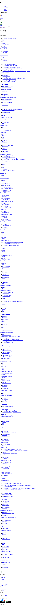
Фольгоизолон (4, 101)
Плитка (10, 161)
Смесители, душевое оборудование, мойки (25, 485)
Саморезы (3, 139)
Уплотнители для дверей (5, 176)
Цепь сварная (4, 152)
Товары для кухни (14, 411)
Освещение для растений (5, 279)
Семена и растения (4, 463)
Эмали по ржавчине (5, 326)
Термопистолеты (4, 386)
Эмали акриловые (4, 323)
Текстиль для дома (7, 436)
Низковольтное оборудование (19, 242)
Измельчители (4, 398)
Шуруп (3, 141)
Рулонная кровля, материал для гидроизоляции (8, 106)
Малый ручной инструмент (6, 456)
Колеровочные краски (5, 294)
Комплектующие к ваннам (5, 535)
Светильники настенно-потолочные (7, 276)
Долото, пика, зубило (5, 365)
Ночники (3, 273)
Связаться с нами (4, 47)
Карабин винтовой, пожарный (6, 144)
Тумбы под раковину (5, 540)
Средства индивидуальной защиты (7, 346)
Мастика (3, 311)
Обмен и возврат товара (5, 44)
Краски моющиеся (4, 318)
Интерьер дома (13, 157)
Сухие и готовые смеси (16, 74)
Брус (2, 111)
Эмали (9, 296)
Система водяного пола (5, 505)
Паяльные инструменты (5, 381)
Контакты (5, 9)
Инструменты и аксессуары (6, 500)
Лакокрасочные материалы (18, 68)
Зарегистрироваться (5, 50)
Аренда (3, 58)
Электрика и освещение (16, 67)
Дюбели (3, 138)
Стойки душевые (4, 522)
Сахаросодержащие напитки (6, 234)
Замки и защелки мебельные (6, 195)
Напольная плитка (4, 224)
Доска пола (3, 115)
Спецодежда (6, 343)
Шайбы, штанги (4, 140)
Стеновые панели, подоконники (20, 159)
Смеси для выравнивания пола (6, 89)
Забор (3, 126)
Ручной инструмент (15, 338)
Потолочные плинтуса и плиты (8, 214)
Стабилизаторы (4, 257)
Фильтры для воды (4, 508)
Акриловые (3, 304)
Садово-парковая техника (17, 341)
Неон (2, 288)
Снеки (3, 232)
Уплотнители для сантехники (6, 507)
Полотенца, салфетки (5, 439)
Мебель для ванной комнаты (19, 487)
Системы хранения (4, 435)
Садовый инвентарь (15, 448)
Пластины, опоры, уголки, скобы (6, 147)
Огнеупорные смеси (5, 84)
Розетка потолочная (5, 219)
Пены (3, 291)
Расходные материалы (16, 339)
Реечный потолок (4, 218)
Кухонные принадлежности (6, 428)
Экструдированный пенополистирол (7, 102)
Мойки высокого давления (6, 380)
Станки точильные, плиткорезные (7, 376)
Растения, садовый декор (17, 449)
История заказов (4, 52)
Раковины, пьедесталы (5, 528)
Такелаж (5, 142)
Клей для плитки (4, 88)
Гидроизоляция (4, 85)
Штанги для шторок (5, 548)
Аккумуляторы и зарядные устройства (7, 373)
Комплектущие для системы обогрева (7, 554)
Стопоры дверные (4, 189)
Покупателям (4, 5)
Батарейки (3, 256)
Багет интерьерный (4, 216)
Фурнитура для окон (5, 199)
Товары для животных (5, 409)
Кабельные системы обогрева (6, 553)
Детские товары (4, 414)
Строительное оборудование (8, 390)
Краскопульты (4, 377)
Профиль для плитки (5, 228)
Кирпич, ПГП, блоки (15, 80)
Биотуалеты (3, 451)
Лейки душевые (4, 521)
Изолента (3, 248)
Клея (8, 293)
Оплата (3, 42)
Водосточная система (5, 105)
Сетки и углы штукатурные (6, 95)
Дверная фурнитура (7, 183)
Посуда (3, 427)
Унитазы (3, 529)
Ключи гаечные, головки (5, 357)
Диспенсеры (4, 543)
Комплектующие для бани (5, 569)
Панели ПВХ (4, 202)
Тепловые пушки (4, 556)
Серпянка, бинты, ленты (5, 94)
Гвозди (3, 137)
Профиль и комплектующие (6, 76)
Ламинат (3, 165)
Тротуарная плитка (4, 227)
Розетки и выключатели (16, 243)
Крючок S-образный (5, 146)
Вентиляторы (4, 564)
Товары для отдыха (14, 453)
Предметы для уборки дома (18, 410)
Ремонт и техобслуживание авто (6, 405)
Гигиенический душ (5, 519)
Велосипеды (4, 478)
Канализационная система (17, 483)
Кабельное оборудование (17, 241)
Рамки (3, 264)
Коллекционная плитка (5, 223)
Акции (3, 40)
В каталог (1, 25)
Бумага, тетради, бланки (5, 445)
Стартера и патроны (5, 282)
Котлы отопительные (5, 511)
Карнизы (3, 179)
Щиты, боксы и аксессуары (6, 259)
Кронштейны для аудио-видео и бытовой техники (9, 432)
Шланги (3, 474)
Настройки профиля (5, 51)
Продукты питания (14, 66)
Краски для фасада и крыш (6, 314)
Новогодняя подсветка (16, 245)
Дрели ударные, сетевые (5, 375)
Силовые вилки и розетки (5, 267)
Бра (2, 271)
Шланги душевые (4, 523)
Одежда (3, 345)
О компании (6, 55)
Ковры (3, 167)
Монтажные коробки (5, 268)
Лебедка (3, 393)
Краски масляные (4, 317)
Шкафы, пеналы (4, 538)
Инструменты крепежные (5, 353)
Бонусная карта (6, 7)
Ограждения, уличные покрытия (6, 469)
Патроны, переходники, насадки (6, 367)
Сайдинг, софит (4, 119)
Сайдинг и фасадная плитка (8, 117)
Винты (3, 135)
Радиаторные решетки (5, 515)
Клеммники (3, 251)
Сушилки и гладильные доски (6, 434)
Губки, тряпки (4, 422)
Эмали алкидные (4, 324)
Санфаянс (10, 486)
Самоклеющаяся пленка (5, 212)
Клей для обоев (4, 211)
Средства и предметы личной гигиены (7, 418)
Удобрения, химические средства (6, 464)
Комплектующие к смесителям (6, 520)
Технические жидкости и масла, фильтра (7, 406)
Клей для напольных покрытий (6, 171)
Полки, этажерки (4, 433)
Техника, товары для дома (17, 412)
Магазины (5, 10)
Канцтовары (6, 442)
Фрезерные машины (5, 388)
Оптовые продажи (4, 595)
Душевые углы (4, 534)
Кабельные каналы (4, 252)
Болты (3, 134)
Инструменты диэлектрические (6, 350)
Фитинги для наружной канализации (7, 496)
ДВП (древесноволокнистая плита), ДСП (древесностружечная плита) (12, 109)
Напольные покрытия (16, 155)
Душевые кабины (4, 532)
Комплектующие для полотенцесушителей (8, 513)
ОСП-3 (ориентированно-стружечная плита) (8, 110)
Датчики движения (4, 272)
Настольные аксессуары (5, 546)
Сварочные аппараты (5, 385)
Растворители (4, 298)
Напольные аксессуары (5, 545)
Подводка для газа (4, 502)
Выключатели (4, 263)
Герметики (11, 292)
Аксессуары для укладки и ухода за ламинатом (8, 170)
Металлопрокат (13, 81)
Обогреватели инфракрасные (6, 557)
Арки (3, 174)
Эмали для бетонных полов (6, 325)
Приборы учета (4, 503)
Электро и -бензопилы (5, 400)
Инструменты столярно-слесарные (7, 355)
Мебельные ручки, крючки (6, 198)
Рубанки (3, 384)
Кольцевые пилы (4, 366)
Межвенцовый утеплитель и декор (7, 99)
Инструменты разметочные (6, 354)
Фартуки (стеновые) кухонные (6, 207)
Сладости (10, 231)
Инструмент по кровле (5, 349)
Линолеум (3, 164)
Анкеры (3, 133)
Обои (5, 209)
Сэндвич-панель (4, 205)
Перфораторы (4, 382)
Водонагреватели (4, 512)
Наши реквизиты (6, 8)
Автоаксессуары (4, 404)
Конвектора (3, 555)
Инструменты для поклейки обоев (7, 210)
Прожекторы (4, 274)
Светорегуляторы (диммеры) (6, 266)
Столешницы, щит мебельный (6, 114)
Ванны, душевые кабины (7, 530)
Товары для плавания (5, 479)
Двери (9, 156)
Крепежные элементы (5, 136)
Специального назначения (5, 305)
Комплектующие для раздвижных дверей (8, 188)
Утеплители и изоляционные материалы (23, 77)
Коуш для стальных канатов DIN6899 (7, 145)
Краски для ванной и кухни (6, 316)
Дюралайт (3, 287)
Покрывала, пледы (4, 438)
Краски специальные (5, 319)
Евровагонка (4, 113)
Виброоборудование (5, 392)
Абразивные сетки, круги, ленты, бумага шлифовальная (10, 362)
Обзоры (3, 57)
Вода (2, 233)
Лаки (2, 299)
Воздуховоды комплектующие (6, 562)
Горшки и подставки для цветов (6, 462)
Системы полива (6, 471)
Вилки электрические (5, 262)
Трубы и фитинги (4, 506)
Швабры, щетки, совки (5, 423)
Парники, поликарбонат (5, 468)
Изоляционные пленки (5, 98)
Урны (3, 424)
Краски (10, 295)
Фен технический (4, 387)
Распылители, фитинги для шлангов (7, 473)
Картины (3, 180)
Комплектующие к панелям (6, 204)
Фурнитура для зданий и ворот (6, 190)
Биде (2, 526)
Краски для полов (4, 315)
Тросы (3, 150)
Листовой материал (5, 75)
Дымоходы (3, 568)
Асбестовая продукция (5, 567)
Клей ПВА (3, 309)
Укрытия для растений (5, 467)
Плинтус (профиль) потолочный (6, 220)
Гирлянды (3, 286)
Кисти (3, 334)
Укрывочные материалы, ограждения (22, 450)
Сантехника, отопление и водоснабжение (24, 71)
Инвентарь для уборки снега (6, 458)
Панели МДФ (4, 203)
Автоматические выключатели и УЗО (7, 255)
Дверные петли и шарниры (6, 185)
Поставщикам (4, 59)
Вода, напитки (4, 237)
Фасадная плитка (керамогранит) (6, 225)
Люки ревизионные (5, 226)
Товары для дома (13, 69)
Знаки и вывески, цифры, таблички (7, 187)
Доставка (3, 43)
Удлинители (3, 250)
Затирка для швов (4, 91)
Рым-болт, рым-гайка (5, 151)
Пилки (3, 368)
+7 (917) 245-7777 (2, 27)
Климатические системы (17, 489)
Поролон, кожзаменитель (5, 440)
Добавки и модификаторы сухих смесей (7, 86)
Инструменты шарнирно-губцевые (7, 356)
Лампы (10, 244)
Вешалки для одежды (5, 431)
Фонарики (3, 278)
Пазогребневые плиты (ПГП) (6, 122)
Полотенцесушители (5, 514)
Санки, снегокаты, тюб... (5, 480)
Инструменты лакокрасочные (19, 301)
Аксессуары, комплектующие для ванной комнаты (28, 488)
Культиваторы (4, 397)
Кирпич (3, 123)
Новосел (3, 590)
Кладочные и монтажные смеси (6, 87)
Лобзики (3, 378)
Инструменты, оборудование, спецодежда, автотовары (12, 336)
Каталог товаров (6, 63)
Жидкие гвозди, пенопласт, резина (7, 310)
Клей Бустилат (4, 308)
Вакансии (3, 577)
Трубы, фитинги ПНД (5, 475)
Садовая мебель (4, 452)
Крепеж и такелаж (14, 65)
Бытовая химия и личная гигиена (9, 416)
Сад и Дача (11, 70)
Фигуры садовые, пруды (5, 461)
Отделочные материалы (7, 154)
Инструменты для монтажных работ (7, 351)
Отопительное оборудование (19, 484)
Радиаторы (3, 516)
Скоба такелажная (4, 149)
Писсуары (3, 527)
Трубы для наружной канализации (7, 494)
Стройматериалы (13, 64)
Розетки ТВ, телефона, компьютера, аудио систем (9, 265)
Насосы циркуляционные (5, 501)
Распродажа (3, 11)
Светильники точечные (5, 277)
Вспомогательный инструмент (6, 335)
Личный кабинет (13, 38)
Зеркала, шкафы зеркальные (6, 539)
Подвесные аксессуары (5, 547)
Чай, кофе (3, 238)
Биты (2, 363)
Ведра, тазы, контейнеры (5, 421)
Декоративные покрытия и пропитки (7, 330)
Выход (3, 53)
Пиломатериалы (13, 79)
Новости (3, 56)
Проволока (3, 148)
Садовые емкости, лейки (5, 457)
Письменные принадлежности (6, 443)
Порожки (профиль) (5, 169)
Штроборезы (4, 389)
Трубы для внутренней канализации (7, 493)
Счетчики (3, 258)
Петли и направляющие (5, 197)
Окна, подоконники (5, 206)
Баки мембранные (4, 499)
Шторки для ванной (5, 549)
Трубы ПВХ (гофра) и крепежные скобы (7, 249)
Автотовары (11, 342)
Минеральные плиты (5, 215)
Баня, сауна (11, 490)
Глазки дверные (4, 184)
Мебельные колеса (4, 196)
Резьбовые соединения (5, 504)
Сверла (3, 369)
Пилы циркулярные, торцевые (6, 383)
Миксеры (3, 379)
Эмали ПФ (3, 327)
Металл (3, 127)
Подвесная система (4, 217)
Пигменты (3, 300)
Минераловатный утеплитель (6, 100)
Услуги (5, 6)
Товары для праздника (5, 413)
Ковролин (3, 166)
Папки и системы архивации (6, 444)
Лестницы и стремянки (5, 394)
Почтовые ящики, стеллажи (6, 191)
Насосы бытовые (4, 401)
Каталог (1, 18)
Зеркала (3, 544)
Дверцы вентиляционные (5, 561)
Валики (3, 333)
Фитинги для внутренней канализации (7, 495)
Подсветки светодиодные (5, 275)
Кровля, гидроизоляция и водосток (21, 78)
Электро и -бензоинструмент (19, 340)
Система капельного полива (6, 472)
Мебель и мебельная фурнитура (19, 158)
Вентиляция (6, 560)
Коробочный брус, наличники (6, 112)
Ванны (3, 533)
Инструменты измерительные (6, 352)
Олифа (3, 297)
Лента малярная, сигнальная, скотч (7, 358)
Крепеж (10, 130)
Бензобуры (3, 374)
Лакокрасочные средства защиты (9, 328)
